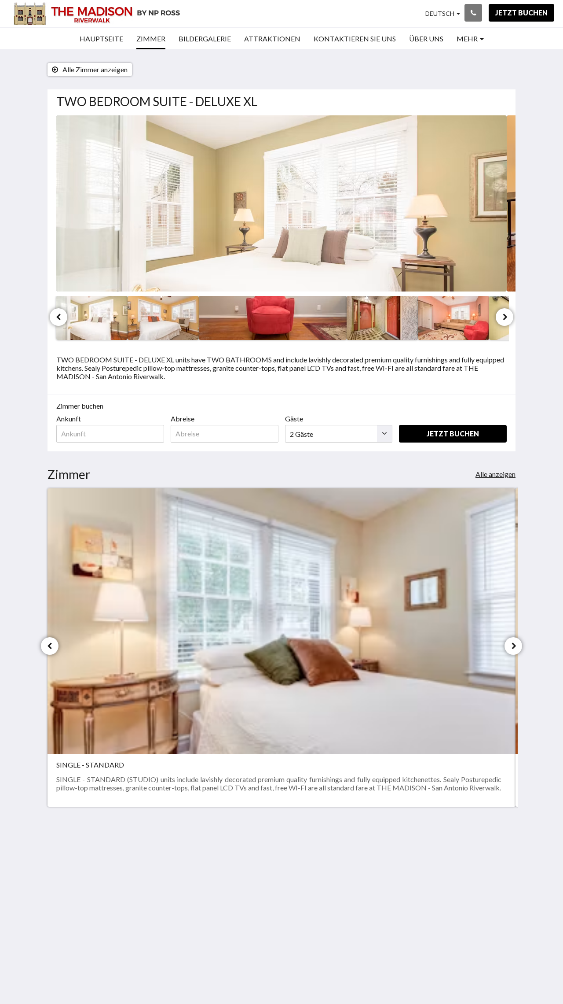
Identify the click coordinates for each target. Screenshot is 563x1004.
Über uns (452, 861)
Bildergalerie (382, 861)
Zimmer (374, 869)
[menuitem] (101, 39)
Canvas (496, 921)
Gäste (294, 418)
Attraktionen (382, 876)
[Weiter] (504, 317)
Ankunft (68, 418)
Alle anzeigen (495, 474)
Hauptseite (379, 854)
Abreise (182, 418)
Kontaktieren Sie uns (393, 884)
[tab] (396, 839)
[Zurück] (58, 317)
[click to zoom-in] (281, 203)
